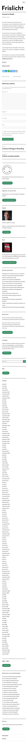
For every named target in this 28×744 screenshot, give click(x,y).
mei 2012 (4, 541)
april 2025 (4, 406)
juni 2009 (4, 596)
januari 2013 (5, 528)
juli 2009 (4, 595)
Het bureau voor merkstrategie (11, 673)
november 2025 (6, 394)
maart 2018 (5, 474)
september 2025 (6, 398)
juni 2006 (4, 638)
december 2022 (6, 433)
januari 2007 (5, 632)
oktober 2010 (5, 575)
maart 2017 (5, 488)
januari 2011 (5, 569)
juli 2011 (4, 557)
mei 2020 (4, 459)
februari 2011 (5, 567)
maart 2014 (5, 518)
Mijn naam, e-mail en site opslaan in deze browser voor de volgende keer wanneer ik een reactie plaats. (13, 133)
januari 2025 (5, 411)
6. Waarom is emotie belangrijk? (9, 712)
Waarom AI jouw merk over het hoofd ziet (12, 283)
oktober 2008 (5, 612)
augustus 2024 (5, 421)
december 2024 (6, 413)
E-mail (4, 118)
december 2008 (6, 608)
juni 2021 (4, 447)
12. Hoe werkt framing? (7, 700)
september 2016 (6, 500)
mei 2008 (4, 622)
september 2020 (6, 453)
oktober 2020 (5, 451)
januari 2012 (5, 547)
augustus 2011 (5, 555)
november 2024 (6, 415)
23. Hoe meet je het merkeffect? (9, 678)
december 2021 (6, 441)
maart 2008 (5, 626)
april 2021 (4, 449)
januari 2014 (5, 522)
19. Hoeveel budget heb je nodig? (10, 686)
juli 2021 (4, 445)
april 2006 (4, 642)
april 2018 (4, 472)
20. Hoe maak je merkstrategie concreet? (12, 684)
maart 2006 (5, 644)
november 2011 (6, 549)
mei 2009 (4, 598)
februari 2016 (5, 502)
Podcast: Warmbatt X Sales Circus (10, 293)
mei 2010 (4, 585)
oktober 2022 (5, 437)
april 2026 (4, 388)
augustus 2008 (5, 616)
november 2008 (6, 610)
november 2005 (6, 652)
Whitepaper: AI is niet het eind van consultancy (13, 273)
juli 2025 (4, 400)
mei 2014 (4, 514)
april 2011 (4, 563)
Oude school (6, 665)
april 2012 (4, 543)
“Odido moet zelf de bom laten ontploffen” (12, 285)
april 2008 (4, 624)
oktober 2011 (5, 551)
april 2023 (4, 429)
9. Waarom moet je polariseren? (9, 706)
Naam (4, 111)
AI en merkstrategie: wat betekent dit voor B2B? (13, 281)
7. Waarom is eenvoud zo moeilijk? (10, 710)
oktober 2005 (5, 654)
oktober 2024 (5, 417)
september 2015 (6, 504)
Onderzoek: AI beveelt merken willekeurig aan (13, 287)
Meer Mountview (7, 332)
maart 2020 (5, 463)
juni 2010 (4, 583)
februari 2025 (5, 409)
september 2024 (6, 419)
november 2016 (6, 496)
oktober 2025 (5, 396)
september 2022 (6, 439)
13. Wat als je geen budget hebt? (10, 698)
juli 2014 (4, 510)
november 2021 (6, 443)
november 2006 (6, 636)
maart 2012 (5, 545)
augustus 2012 (5, 535)
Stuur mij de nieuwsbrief (9, 200)
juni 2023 (4, 427)
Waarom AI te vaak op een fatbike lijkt (11, 279)
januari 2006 (5, 648)
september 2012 (6, 533)
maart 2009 (5, 602)
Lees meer (5, 728)
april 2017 (4, 486)
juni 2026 (4, 384)
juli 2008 (4, 618)
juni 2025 (4, 402)
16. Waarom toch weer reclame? (10, 692)
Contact (4, 738)
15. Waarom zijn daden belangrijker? (11, 694)
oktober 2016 (5, 498)
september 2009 (6, 591)
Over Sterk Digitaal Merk (9, 262)
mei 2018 (4, 470)
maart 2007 (5, 628)
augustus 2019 (5, 469)
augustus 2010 (5, 579)
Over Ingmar (6, 232)
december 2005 (6, 650)
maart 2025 (5, 407)
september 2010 (6, 577)
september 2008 (6, 614)
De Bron (4, 62)
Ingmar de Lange (5, 76)
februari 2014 (5, 520)
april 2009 (4, 600)
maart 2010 (5, 589)
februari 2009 (5, 604)
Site (3, 124)
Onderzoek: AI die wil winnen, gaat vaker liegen (13, 307)
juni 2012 (4, 539)
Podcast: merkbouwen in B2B (9, 277)
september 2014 (6, 506)
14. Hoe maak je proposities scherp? (10, 696)
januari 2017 (5, 492)
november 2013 (6, 524)
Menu (24, 2)
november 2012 (6, 530)
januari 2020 (5, 467)
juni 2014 (4, 512)
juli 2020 (4, 455)
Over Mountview (7, 183)
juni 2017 (4, 482)
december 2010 (6, 571)
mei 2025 (4, 404)
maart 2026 (5, 390)
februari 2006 (5, 646)
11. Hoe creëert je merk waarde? (10, 702)
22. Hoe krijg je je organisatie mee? (10, 680)
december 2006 (6, 634)
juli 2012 (4, 537)
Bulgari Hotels (6, 65)
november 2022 (6, 435)
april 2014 (4, 516)
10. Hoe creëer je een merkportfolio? (10, 704)
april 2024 (4, 423)
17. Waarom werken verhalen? (9, 690)
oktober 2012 (5, 532)
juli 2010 (4, 581)
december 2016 (6, 494)
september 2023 (6, 425)
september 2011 (6, 553)
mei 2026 (4, 386)
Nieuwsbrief (5, 735)
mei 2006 (4, 640)
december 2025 (6, 392)
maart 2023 (5, 431)
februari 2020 (5, 465)
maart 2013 (5, 526)
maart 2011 (5, 565)
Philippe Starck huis (7, 58)
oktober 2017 (5, 480)
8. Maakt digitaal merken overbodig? (11, 708)
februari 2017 (5, 490)
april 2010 (4, 587)
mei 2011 (4, 561)
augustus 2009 (5, 593)
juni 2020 (4, 457)
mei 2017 (4, 484)
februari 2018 (5, 476)
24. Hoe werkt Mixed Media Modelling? (11, 676)
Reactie (5, 91)
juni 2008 (4, 620)
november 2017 (6, 478)
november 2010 (6, 573)
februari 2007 (5, 630)
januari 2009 (5, 606)
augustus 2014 (5, 508)
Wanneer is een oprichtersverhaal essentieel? (13, 275)
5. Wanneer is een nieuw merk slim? (10, 714)
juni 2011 (4, 559)
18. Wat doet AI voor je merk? (9, 688)
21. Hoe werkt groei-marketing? (9, 682)
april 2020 (4, 461)
